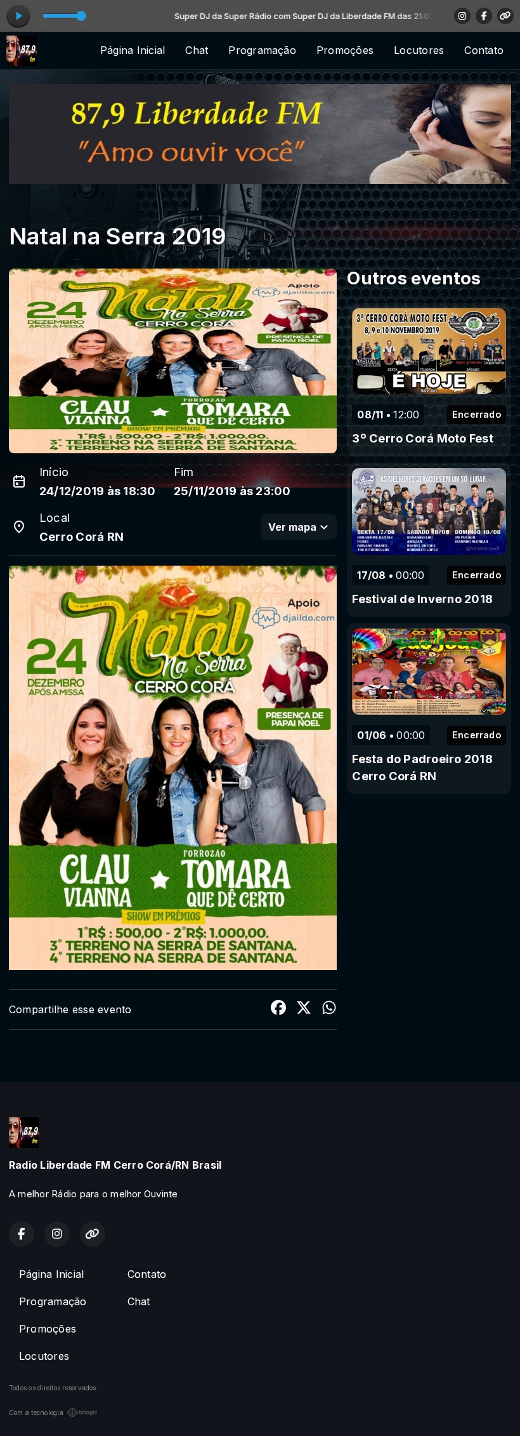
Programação (262, 50)
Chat (196, 50)
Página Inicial (132, 50)
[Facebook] (484, 16)
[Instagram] (462, 16)
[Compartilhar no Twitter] (303, 1009)
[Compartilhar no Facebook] (278, 1009)
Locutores (419, 50)
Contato (484, 50)
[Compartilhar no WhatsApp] (329, 1009)
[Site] (505, 16)
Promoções (345, 50)
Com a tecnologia (36, 1412)
